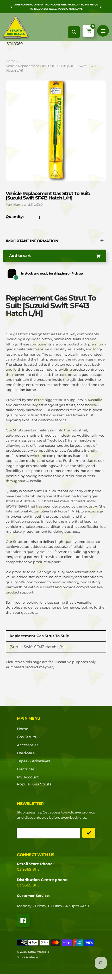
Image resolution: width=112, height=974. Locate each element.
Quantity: (15, 216)
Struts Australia (38, 951)
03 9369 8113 (28, 869)
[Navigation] (103, 31)
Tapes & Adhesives (33, 761)
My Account (28, 777)
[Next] (100, 6)
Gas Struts (26, 737)
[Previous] (11, 6)
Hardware (26, 753)
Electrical (25, 769)
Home (11, 61)
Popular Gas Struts (34, 784)
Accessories (27, 745)
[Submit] (88, 833)
